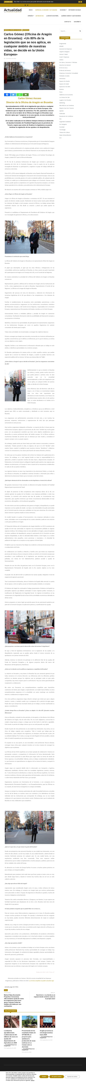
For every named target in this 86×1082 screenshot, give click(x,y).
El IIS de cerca (63, 71)
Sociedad (63, 13)
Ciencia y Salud (63, 58)
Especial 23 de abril (64, 90)
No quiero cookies (56, 1076)
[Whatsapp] (19, 98)
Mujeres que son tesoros (66, 112)
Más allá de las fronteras (66, 109)
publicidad (62, 117)
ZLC (60, 141)
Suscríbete (77, 25)
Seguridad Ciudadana (65, 125)
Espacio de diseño (64, 85)
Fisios (60, 95)
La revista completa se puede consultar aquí (41, 984)
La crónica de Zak (64, 101)
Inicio (31, 13)
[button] (79, 2)
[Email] (26, 98)
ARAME (61, 50)
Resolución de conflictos (66, 120)
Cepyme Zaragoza (64, 55)
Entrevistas (40, 19)
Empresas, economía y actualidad (46, 13)
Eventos (61, 93)
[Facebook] (7, 98)
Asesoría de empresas (65, 52)
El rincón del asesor (65, 74)
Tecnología (62, 133)
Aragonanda (62, 47)
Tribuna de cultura (64, 136)
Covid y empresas (64, 60)
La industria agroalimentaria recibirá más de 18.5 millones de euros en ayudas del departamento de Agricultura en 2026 (11, 1040)
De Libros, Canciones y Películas (68, 66)
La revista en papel (52, 19)
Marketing (62, 106)
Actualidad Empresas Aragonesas (10, 1049)
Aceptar (44, 1076)
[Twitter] (13, 98)
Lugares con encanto (65, 103)
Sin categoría (63, 128)
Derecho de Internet (65, 68)
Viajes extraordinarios (65, 138)
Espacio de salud (64, 87)
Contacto (67, 25)
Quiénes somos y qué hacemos (71, 19)
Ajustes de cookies (72, 1076)
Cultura (61, 63)
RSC (60, 122)
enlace (32, 1080)
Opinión (30, 19)
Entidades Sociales (75, 13)
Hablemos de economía (66, 98)
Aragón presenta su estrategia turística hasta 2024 (46, 1036)
